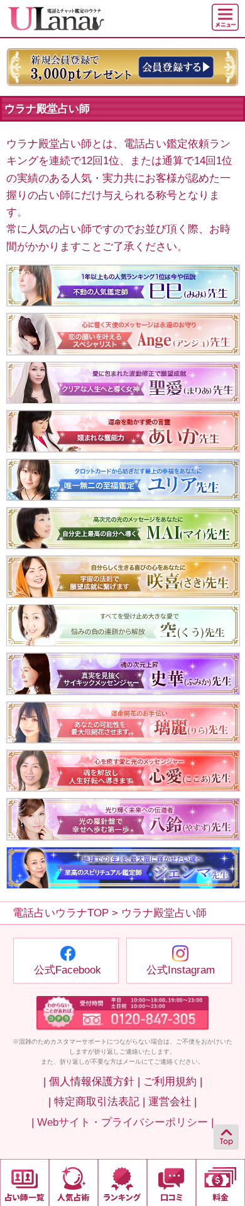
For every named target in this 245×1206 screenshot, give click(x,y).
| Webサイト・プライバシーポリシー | (122, 1122)
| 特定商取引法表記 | (96, 1102)
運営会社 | (172, 1102)
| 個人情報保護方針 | (91, 1082)
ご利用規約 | (172, 1082)
